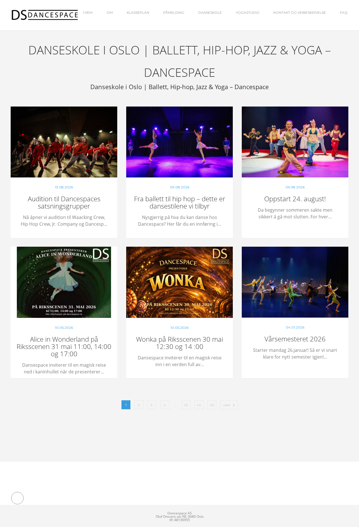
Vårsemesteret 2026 (295, 338)
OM (110, 12)
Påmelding (173, 12)
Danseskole (210, 12)
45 (212, 405)
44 (199, 405)
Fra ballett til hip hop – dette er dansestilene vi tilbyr (179, 202)
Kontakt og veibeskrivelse (299, 12)
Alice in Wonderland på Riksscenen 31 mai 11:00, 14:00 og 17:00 (64, 346)
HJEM (88, 12)
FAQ (344, 12)
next (226, 405)
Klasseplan (138, 12)
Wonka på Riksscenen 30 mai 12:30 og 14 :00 (179, 342)
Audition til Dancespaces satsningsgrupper (64, 202)
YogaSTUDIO (247, 12)
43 (186, 405)
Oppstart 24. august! (295, 198)
